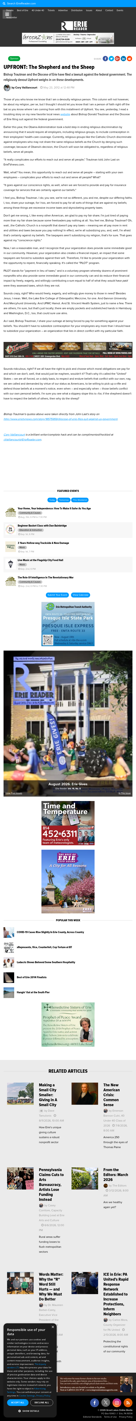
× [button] (52, 1327)
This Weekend (80, 500)
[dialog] (30, 1370)
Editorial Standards (92, 1417)
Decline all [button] (42, 1402)
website (65, 114)
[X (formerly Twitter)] (105, 1404)
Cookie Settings (27, 1395)
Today (52, 500)
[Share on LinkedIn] (123, 58)
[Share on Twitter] (111, 58)
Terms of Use (110, 1417)
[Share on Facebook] (105, 58)
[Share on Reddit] (129, 58)
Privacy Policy (125, 1417)
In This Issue (125, 793)
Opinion (14, 58)
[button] (30, 1411)
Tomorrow (64, 500)
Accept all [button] (17, 1402)
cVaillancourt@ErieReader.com (22, 439)
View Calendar (80, 595)
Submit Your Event (57, 595)
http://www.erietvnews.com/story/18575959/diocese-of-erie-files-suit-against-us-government (60, 419)
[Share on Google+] (117, 58)
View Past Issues (13, 793)
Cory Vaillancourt (14, 434)
